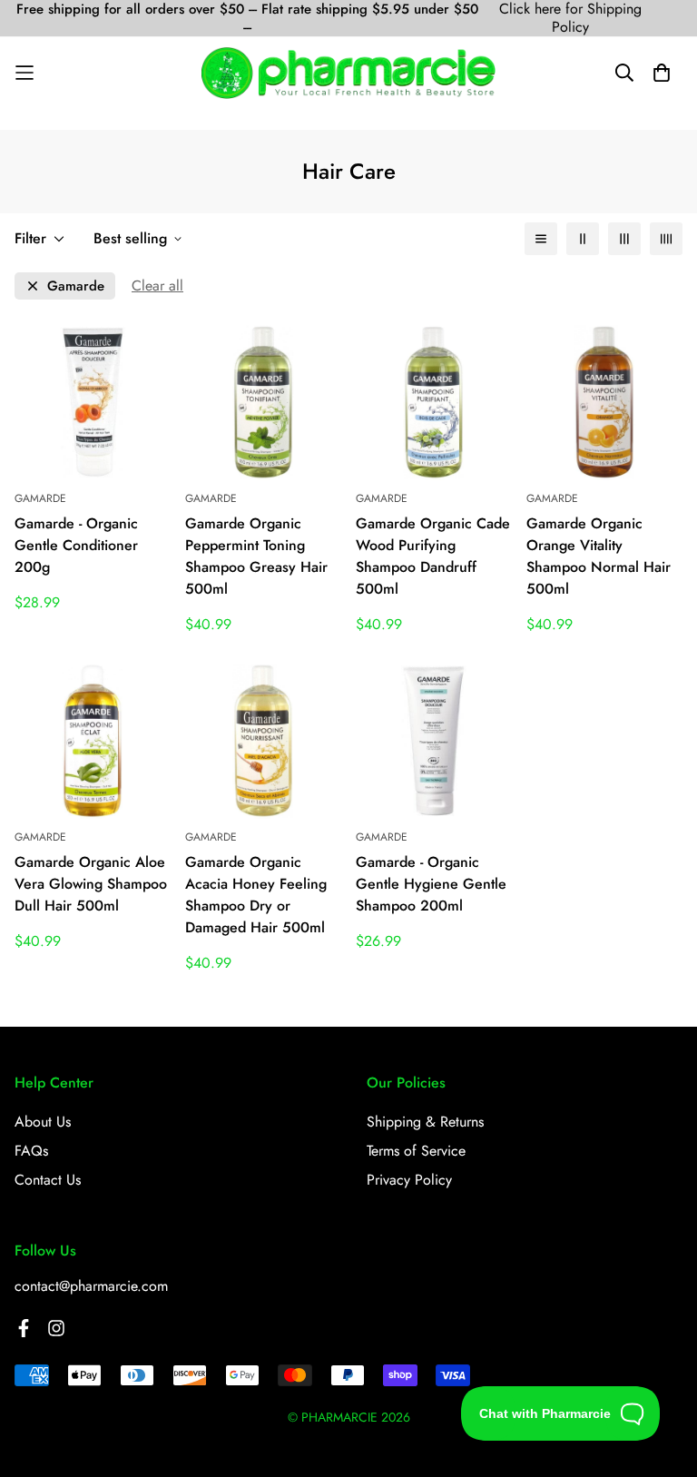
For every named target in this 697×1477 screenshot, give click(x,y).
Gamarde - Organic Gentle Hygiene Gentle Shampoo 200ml (431, 884)
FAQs (31, 1150)
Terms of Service (416, 1150)
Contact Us (48, 1179)
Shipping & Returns (425, 1121)
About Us (43, 1121)
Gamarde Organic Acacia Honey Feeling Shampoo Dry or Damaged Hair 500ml (256, 895)
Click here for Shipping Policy (570, 18)
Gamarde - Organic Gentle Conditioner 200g (76, 545)
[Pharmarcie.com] (348, 72)
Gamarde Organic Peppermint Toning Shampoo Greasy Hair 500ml (256, 556)
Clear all (157, 285)
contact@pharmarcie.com (91, 1285)
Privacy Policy (409, 1179)
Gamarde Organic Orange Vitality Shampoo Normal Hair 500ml (598, 556)
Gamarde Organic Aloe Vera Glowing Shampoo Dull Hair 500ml (91, 884)
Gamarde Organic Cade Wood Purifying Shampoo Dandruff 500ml (433, 556)
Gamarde (75, 286)
